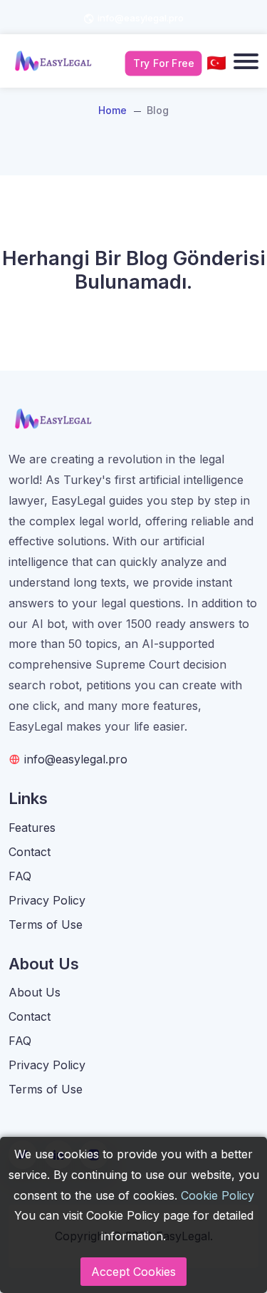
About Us (35, 992)
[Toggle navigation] (246, 61)
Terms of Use (46, 924)
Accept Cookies (133, 1271)
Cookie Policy (217, 1195)
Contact (30, 852)
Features (32, 827)
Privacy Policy (47, 900)
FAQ (20, 876)
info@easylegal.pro (141, 18)
